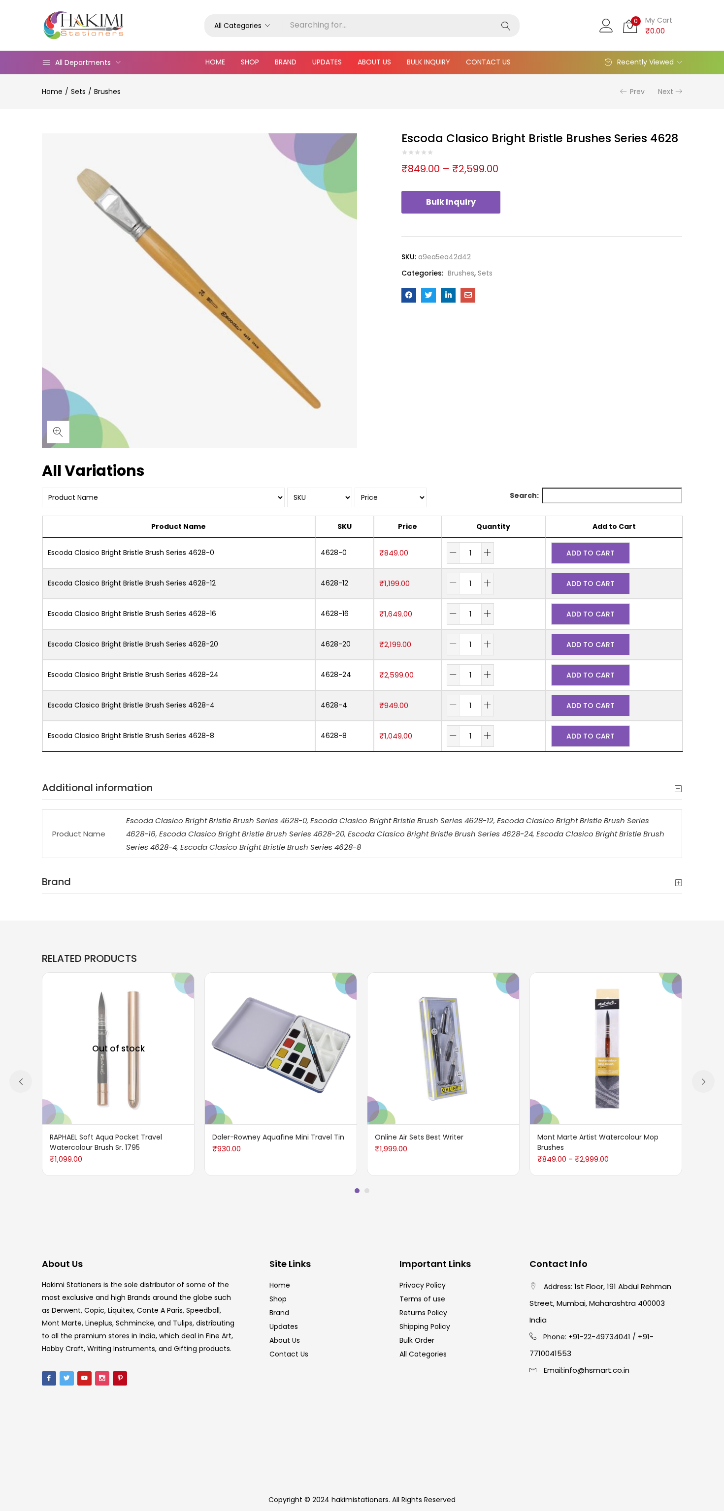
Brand (285, 62)
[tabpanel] (118, 1074)
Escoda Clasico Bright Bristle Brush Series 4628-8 (270, 847)
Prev (637, 91)
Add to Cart (614, 526)
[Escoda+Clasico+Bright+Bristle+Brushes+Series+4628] (428, 295)
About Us (374, 62)
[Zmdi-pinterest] (120, 1378)
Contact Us (488, 62)
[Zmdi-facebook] (49, 1378)
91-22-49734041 (601, 1336)
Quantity (493, 526)
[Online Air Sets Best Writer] (443, 1048)
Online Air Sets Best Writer (419, 1137)
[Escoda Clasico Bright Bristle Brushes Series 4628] (408, 295)
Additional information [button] (97, 788)
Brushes (107, 91)
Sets (78, 91)
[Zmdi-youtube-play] (84, 1378)
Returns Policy (423, 1313)
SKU (344, 526)
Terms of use (422, 1299)
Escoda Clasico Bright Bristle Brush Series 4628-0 (216, 820)
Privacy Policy (422, 1285)
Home (215, 62)
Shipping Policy (424, 1326)
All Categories (423, 1354)
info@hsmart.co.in (596, 1370)
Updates (327, 62)
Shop (250, 62)
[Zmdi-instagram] (102, 1378)
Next (665, 91)
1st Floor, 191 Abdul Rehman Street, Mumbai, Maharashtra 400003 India (600, 1303)
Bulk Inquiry (428, 62)
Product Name (178, 526)
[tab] (362, 788)
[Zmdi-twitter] (67, 1378)
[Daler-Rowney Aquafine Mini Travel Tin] (281, 1048)
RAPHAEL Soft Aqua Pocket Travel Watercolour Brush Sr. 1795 (106, 1142)
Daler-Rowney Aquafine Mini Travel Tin (278, 1137)
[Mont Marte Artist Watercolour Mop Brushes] (606, 1048)
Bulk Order (416, 1340)
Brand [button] (56, 882)
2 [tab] (366, 1190)
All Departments (83, 62)
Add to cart (590, 553)
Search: (524, 495)
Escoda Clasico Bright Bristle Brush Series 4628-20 (251, 834)
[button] (243, 25)
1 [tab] (357, 1190)
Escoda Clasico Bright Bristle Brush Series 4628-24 (440, 834)
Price (407, 526)
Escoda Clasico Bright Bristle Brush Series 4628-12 (402, 820)
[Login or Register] (606, 25)
